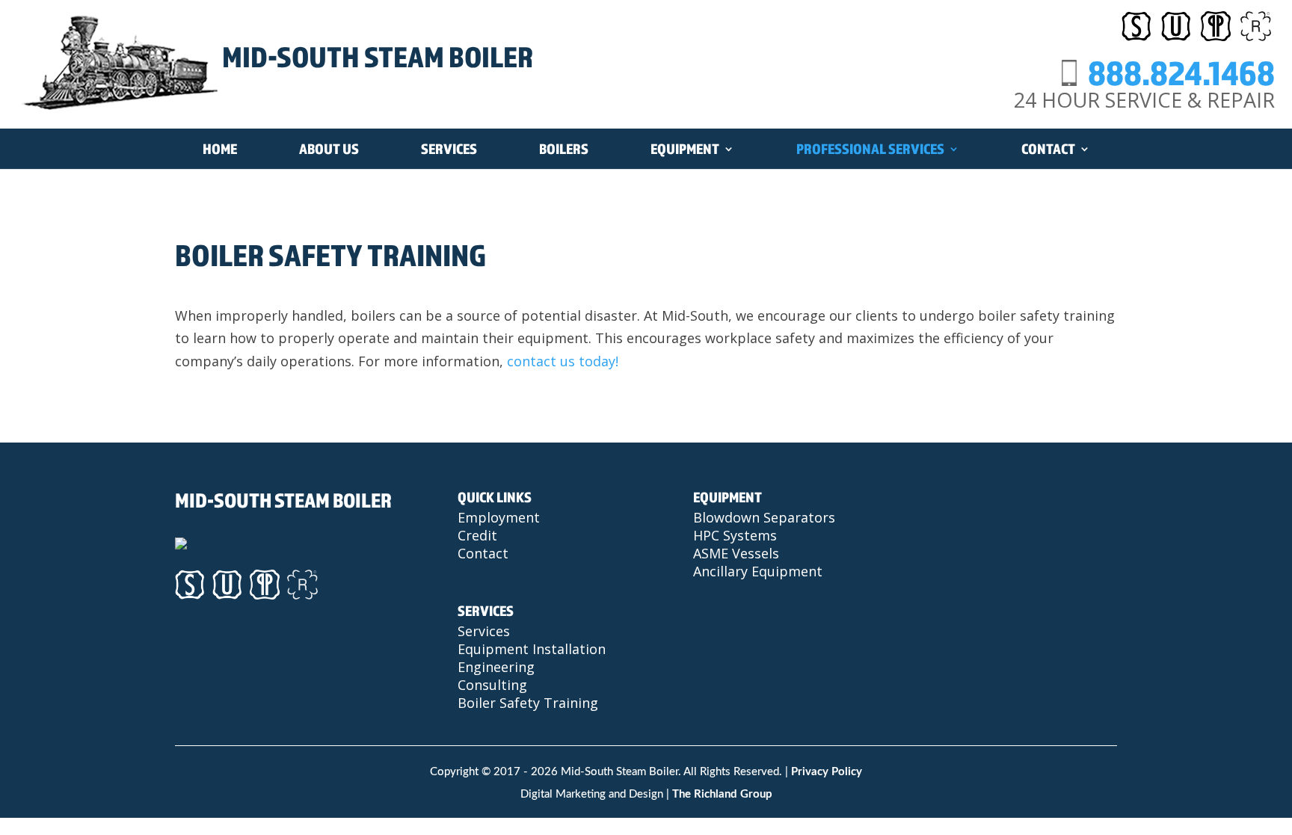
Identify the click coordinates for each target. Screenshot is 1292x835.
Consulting (492, 685)
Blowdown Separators (764, 517)
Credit (477, 535)
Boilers (563, 149)
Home (220, 149)
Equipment (684, 149)
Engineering (496, 667)
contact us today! (562, 361)
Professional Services (870, 149)
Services (449, 149)
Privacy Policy (826, 771)
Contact (1048, 149)
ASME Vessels (736, 553)
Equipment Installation (532, 649)
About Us (329, 149)
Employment (499, 517)
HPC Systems (735, 535)
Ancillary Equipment (757, 571)
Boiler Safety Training (528, 703)
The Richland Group (722, 794)
